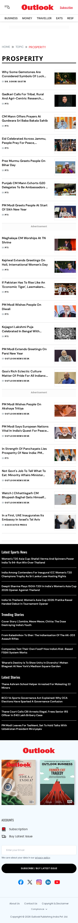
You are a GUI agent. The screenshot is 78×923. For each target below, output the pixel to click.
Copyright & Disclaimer (55, 903)
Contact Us (30, 903)
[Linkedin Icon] (48, 882)
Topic (20, 47)
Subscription (18, 829)
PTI (7, 103)
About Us (14, 903)
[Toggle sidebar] (10, 7)
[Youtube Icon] (57, 882)
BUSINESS (11, 18)
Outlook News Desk (17, 358)
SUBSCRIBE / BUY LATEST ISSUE (39, 868)
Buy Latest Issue (21, 836)
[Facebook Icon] (21, 882)
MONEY (27, 18)
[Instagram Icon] (39, 882)
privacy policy (42, 857)
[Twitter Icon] (30, 882)
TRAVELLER (44, 18)
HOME (6, 47)
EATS (59, 18)
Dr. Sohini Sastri (15, 81)
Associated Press (16, 525)
